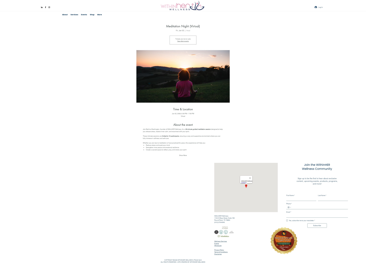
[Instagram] (49, 7)
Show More (183, 155)
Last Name (322, 195)
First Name (290, 195)
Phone (289, 204)
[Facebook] (45, 7)
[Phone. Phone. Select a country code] (289, 207)
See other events (183, 41)
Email (288, 212)
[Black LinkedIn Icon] (42, 7)
